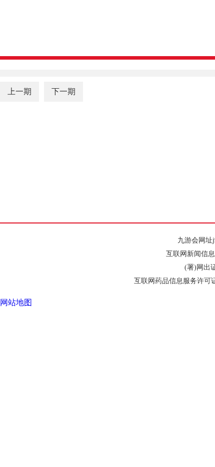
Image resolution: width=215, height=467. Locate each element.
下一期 (64, 91)
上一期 (20, 91)
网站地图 (16, 302)
